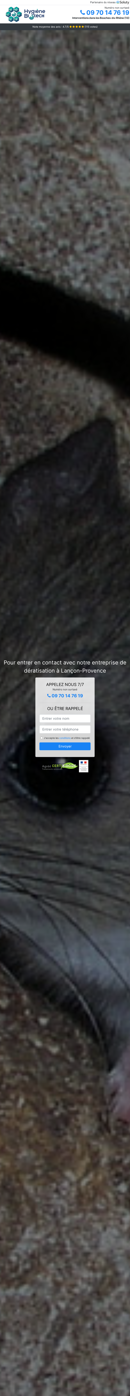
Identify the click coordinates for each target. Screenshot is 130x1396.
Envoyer (65, 746)
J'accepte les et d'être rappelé (67, 737)
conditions (65, 737)
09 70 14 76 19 (107, 12)
